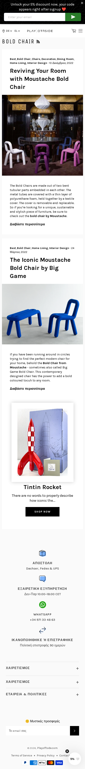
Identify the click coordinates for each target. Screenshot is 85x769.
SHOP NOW (42, 511)
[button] (16, 31)
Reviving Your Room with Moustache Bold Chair (39, 79)
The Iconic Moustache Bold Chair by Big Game (40, 268)
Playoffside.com (47, 748)
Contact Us (66, 755)
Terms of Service (21, 755)
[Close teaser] (67, 751)
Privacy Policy (46, 755)
